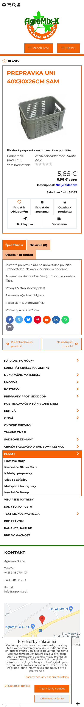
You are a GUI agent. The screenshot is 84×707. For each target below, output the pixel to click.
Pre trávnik (14, 521)
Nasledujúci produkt (65, 344)
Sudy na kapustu (18, 506)
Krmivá (10, 410)
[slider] (43, 164)
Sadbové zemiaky (18, 439)
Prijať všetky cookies (52, 688)
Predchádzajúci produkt (22, 344)
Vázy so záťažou (16, 479)
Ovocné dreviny (17, 425)
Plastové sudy (14, 460)
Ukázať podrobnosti (17, 685)
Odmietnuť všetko (52, 698)
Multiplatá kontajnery (20, 486)
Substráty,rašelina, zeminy (27, 367)
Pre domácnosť (17, 535)
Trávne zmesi (15, 432)
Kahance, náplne (18, 528)
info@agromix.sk (16, 591)
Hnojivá (10, 382)
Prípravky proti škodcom (25, 396)
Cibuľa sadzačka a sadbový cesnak (34, 446)
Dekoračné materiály (22, 375)
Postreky (11, 389)
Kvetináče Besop (16, 492)
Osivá (8, 418)
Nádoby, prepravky (18, 473)
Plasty (9, 454)
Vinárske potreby (19, 499)
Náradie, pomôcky (19, 360)
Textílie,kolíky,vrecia (22, 513)
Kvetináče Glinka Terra (20, 467)
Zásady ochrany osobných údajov (47, 676)
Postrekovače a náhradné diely (31, 403)
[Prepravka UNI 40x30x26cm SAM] (42, 116)
